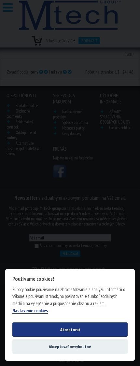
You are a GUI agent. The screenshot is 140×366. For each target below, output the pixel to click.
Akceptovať (70, 329)
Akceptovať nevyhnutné (70, 346)
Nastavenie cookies (30, 311)
